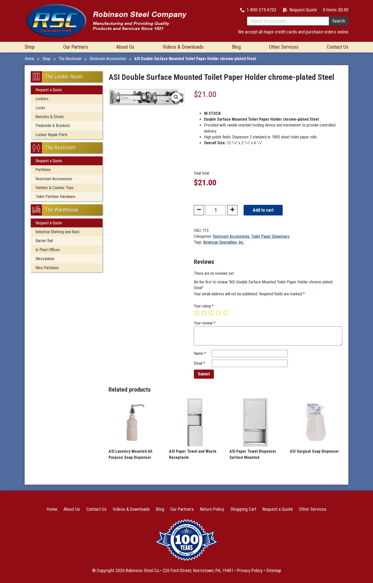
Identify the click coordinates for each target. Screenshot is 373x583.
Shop (30, 47)
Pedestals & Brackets (53, 125)
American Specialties (220, 242)
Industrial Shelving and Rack (57, 231)
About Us (125, 47)
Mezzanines (45, 258)
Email (199, 363)
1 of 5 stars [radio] (197, 312)
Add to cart (263, 210)
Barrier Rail (44, 240)
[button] (176, 97)
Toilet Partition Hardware (55, 196)
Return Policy (212, 509)
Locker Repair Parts (51, 134)
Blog (236, 47)
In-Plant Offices (48, 249)
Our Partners (75, 47)
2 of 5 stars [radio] (204, 312)
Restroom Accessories (108, 58)
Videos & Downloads (183, 47)
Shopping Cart (243, 509)
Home (29, 58)
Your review (204, 323)
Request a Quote (49, 89)
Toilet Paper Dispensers (270, 236)
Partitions (43, 169)
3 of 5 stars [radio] (211, 312)
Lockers (42, 98)
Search (338, 21)
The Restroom (70, 58)
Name (200, 353)
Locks (40, 107)
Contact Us (337, 47)
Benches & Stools (50, 116)
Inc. (241, 242)
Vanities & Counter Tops (55, 187)
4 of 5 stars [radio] (218, 312)
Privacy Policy (250, 570)
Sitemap (273, 570)
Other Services (283, 47)
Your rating (204, 306)
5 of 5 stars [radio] (225, 312)
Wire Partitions (47, 267)
